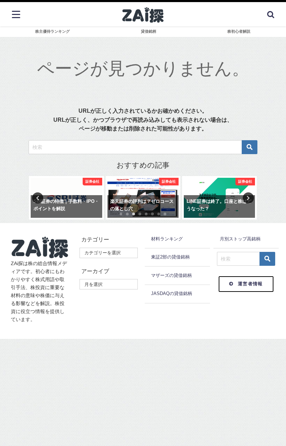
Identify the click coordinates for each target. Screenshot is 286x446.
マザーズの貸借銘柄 (171, 275)
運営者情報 (250, 283)
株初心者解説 (238, 31)
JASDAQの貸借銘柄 (171, 293)
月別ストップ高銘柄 (240, 239)
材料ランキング (167, 239)
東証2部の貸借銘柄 (170, 257)
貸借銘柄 (148, 31)
